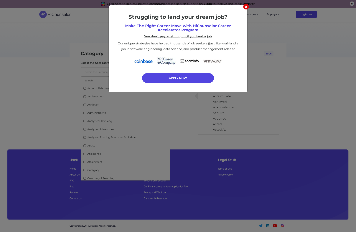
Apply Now (178, 78)
